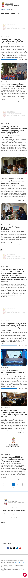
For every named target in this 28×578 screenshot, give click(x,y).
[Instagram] (11, 548)
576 (6, 487)
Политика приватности (19, 562)
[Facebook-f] (8, 548)
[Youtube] (20, 548)
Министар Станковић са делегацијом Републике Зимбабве (10, 227)
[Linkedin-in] (17, 548)
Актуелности (6, 9)
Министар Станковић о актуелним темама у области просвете (12, 372)
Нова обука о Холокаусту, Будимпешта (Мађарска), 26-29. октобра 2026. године (13, 42)
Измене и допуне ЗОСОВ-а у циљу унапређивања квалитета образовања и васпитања (13, 181)
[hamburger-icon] (25, 4)
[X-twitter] (14, 548)
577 (10, 487)
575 (2, 487)
